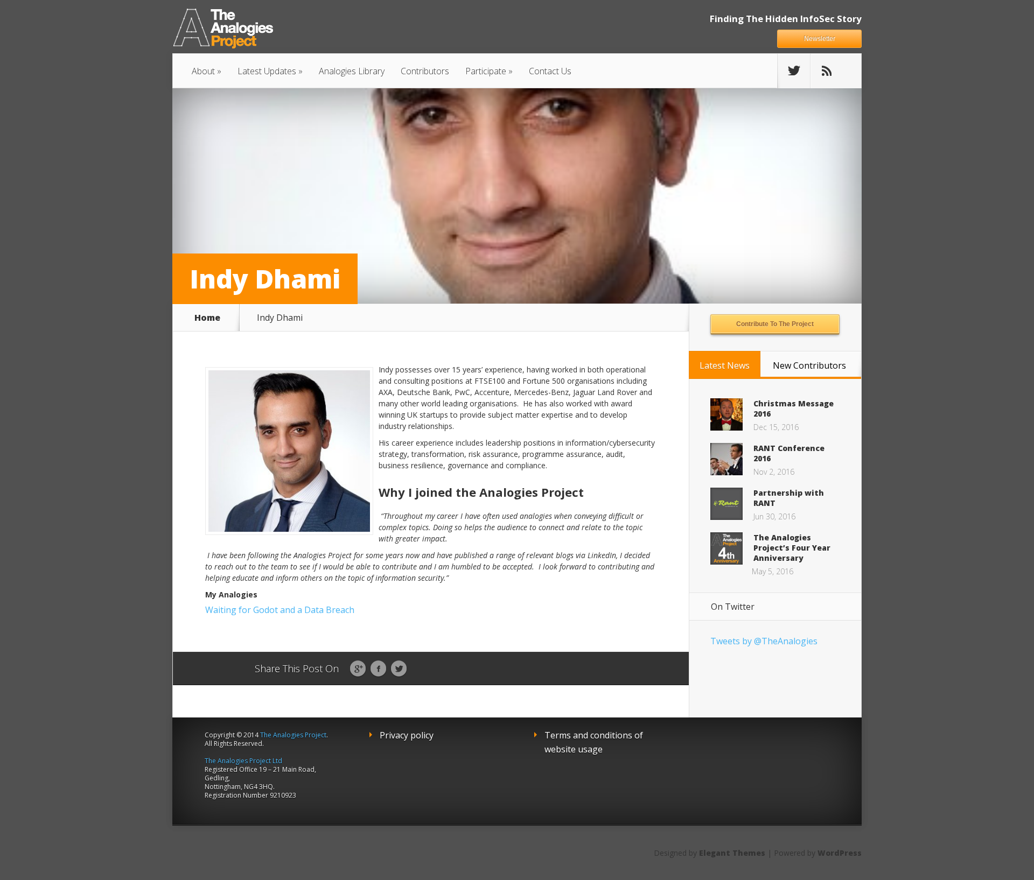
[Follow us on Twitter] (794, 71)
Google (358, 669)
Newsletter (819, 39)
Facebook (378, 669)
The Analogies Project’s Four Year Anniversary (791, 547)
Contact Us (550, 71)
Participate (485, 71)
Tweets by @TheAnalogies (764, 641)
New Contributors (809, 365)
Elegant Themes (732, 853)
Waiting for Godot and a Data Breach (279, 610)
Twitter (398, 669)
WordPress (840, 853)
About (203, 71)
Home (207, 317)
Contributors (425, 71)
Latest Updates (266, 71)
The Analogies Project (293, 735)
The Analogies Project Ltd (243, 760)
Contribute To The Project (775, 324)
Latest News (725, 365)
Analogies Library (352, 71)
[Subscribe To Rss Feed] (827, 71)
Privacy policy (407, 735)
